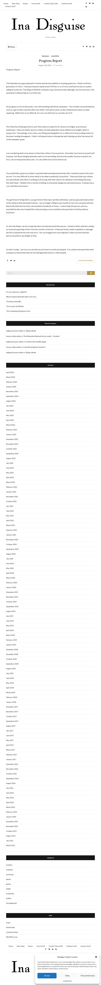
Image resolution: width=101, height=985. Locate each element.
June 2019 (10, 621)
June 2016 (10, 793)
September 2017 (12, 721)
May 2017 (10, 740)
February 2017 (11, 755)
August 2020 (11, 554)
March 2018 (10, 693)
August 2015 (11, 836)
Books (25, 3)
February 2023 (11, 430)
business (45, 56)
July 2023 (9, 406)
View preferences (88, 975)
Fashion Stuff (67, 3)
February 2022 (11, 487)
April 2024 (10, 372)
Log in (8, 923)
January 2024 (11, 387)
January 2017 (11, 759)
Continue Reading (85, 260)
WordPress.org (11, 937)
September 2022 (12, 454)
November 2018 (12, 654)
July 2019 (9, 616)
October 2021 (11, 501)
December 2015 (12, 822)
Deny (67, 975)
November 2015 (12, 826)
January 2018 (11, 702)
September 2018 (12, 664)
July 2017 (9, 731)
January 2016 (11, 817)
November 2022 (12, 444)
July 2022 (9, 463)
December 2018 (12, 649)
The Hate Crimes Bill (13, 302)
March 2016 (10, 807)
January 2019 (11, 645)
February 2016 (11, 812)
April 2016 (10, 802)
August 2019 (11, 611)
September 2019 (12, 606)
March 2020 (10, 578)
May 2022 (10, 473)
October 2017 (11, 716)
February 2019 (11, 640)
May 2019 (10, 626)
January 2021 (11, 535)
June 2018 (10, 678)
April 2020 (10, 573)
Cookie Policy (67, 981)
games (8, 879)
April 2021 (10, 520)
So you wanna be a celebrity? (16, 292)
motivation (10, 894)
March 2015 (10, 845)
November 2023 (12, 391)
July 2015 (9, 841)
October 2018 (11, 659)
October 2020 (11, 544)
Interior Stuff (10, 6)
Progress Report (50, 61)
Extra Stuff (36, 3)
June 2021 (10, 511)
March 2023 (10, 425)
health (8, 889)
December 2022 (12, 439)
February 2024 (11, 382)
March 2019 (10, 635)
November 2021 (12, 497)
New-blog (15, 3)
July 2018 (9, 673)
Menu (12, 47)
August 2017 (11, 726)
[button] (96, 957)
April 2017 (10, 745)
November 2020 (12, 540)
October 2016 (11, 774)
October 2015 (11, 831)
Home (6, 3)
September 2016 (12, 779)
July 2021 (9, 506)
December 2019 (12, 592)
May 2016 (10, 798)
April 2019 (10, 630)
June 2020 (10, 563)
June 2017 (10, 736)
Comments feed (12, 932)
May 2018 (10, 683)
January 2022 (11, 492)
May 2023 (10, 415)
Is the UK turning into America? (34, 347)
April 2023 (10, 420)
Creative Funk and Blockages (35, 342)
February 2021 (11, 530)
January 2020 (11, 587)
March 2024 (10, 377)
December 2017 (12, 707)
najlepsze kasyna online (14, 331)
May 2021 (10, 516)
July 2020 (9, 559)
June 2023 (10, 411)
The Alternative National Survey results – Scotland (41, 336)
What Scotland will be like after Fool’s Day (21, 297)
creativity (55, 56)
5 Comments (58, 65)
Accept (47, 975)
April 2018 (10, 688)
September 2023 (12, 396)
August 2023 (11, 401)
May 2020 (10, 568)
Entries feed (10, 927)
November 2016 (12, 769)
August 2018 (11, 669)
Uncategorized (11, 903)
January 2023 (11, 434)
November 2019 (12, 597)
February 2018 (11, 697)
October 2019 (11, 602)
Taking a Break (30, 331)
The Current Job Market (15, 306)
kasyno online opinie (13, 336)
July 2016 (9, 788)
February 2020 (11, 583)
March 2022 (10, 482)
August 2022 (11, 458)
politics (8, 898)
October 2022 (11, 449)
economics (10, 874)
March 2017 (10, 750)
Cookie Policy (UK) (51, 3)
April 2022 (10, 477)
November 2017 (12, 712)
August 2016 (11, 783)
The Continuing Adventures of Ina (18, 311)
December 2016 (12, 764)
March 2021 (10, 525)
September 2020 (12, 549)
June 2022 (10, 468)
